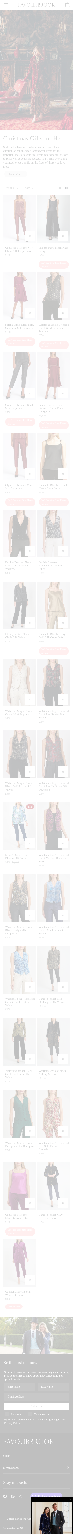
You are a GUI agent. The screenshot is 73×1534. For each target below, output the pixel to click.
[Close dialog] (70, 1499)
